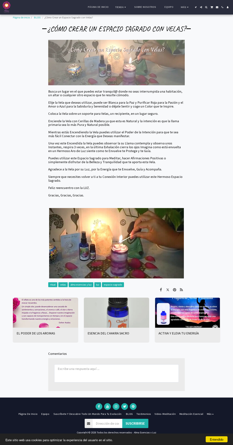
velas (63, 284)
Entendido (216, 439)
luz (97, 284)
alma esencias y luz (81, 284)
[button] (195, 7)
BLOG (37, 17)
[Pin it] (174, 289)
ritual (53, 284)
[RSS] (181, 289)
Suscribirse (135, 423)
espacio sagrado (113, 284)
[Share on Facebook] (160, 289)
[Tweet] (167, 289)
